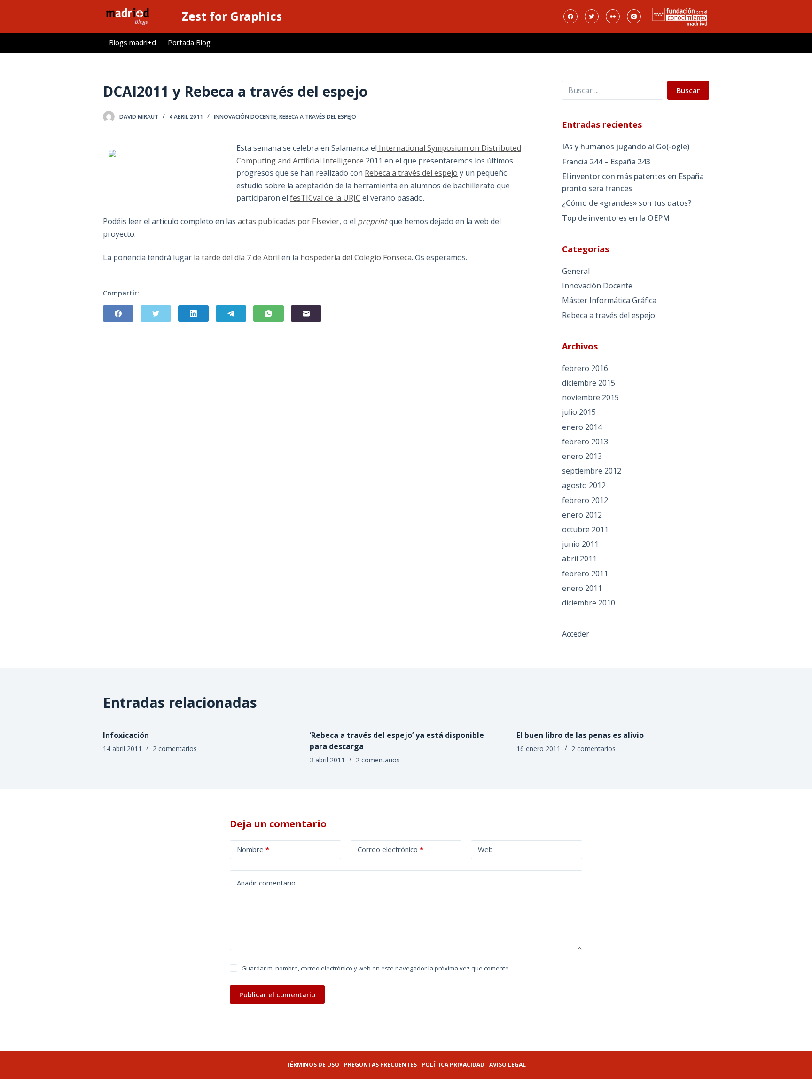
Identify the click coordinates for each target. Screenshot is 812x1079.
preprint (372, 221)
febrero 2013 (585, 441)
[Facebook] (570, 16)
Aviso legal (507, 1065)
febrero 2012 (585, 500)
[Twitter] (592, 16)
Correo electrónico (390, 849)
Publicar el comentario (277, 994)
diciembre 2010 (588, 603)
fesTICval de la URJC (325, 198)
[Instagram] (634, 16)
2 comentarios (175, 748)
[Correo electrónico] (306, 313)
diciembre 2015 (588, 383)
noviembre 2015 (590, 397)
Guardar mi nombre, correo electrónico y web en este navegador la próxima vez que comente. (376, 968)
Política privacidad (453, 1065)
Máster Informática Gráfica (609, 300)
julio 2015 (579, 412)
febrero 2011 (585, 573)
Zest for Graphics (231, 16)
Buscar (688, 90)
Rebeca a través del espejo (317, 117)
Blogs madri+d (132, 42)
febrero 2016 (585, 368)
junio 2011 (580, 544)
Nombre (253, 849)
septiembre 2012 (591, 471)
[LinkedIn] (193, 313)
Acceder (575, 634)
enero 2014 (582, 427)
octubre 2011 (585, 529)
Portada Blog (189, 42)
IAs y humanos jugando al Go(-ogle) (625, 146)
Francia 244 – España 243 (606, 161)
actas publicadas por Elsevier (288, 221)
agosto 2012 (584, 485)
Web (485, 849)
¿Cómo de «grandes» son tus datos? (626, 203)
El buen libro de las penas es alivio (580, 735)
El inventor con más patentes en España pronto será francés (633, 182)
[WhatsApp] (268, 313)
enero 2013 (582, 456)
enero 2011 (582, 588)
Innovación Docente (245, 117)
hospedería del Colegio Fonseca (356, 257)
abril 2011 (579, 558)
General (576, 271)
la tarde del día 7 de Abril (237, 257)
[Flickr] (613, 16)
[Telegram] (231, 313)
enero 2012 (582, 515)
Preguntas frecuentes (380, 1065)
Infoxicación (126, 735)
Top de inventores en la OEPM (616, 218)
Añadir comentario (266, 882)
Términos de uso (312, 1065)
